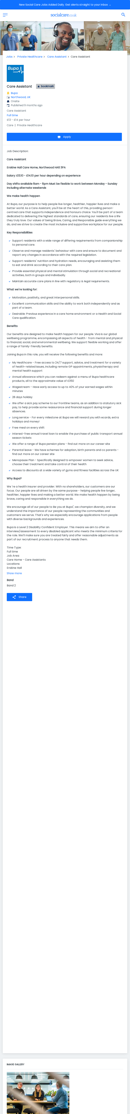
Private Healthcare (29, 57)
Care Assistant (57, 57)
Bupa (14, 93)
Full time (12, 115)
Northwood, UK (20, 97)
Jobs (9, 57)
